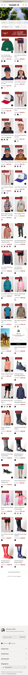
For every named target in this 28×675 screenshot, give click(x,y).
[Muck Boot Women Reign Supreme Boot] (7, 444)
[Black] (9, 406)
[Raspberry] (4, 513)
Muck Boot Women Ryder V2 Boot (20, 428)
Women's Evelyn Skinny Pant (20, 348)
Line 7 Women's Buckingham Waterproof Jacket (20, 401)
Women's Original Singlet (7, 373)
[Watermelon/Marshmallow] (18, 513)
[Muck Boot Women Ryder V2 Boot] (20, 418)
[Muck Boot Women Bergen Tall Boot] (20, 444)
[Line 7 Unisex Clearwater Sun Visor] (7, 72)
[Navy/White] (15, 379)
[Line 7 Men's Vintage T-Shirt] (7, 311)
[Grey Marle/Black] (15, 218)
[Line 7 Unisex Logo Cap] (20, 72)
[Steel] (1, 353)
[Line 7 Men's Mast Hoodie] (7, 284)
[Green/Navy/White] (7, 139)
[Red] (1, 566)
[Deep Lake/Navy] (1, 326)
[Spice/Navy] (2, 139)
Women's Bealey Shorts (20, 480)
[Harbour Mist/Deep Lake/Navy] (2, 113)
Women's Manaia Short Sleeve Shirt (20, 294)
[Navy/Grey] (1, 273)
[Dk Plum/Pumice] (4, 246)
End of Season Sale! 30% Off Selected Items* (13, 1)
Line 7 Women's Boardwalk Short (18, 267)
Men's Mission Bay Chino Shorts (7, 401)
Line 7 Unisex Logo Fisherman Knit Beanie (6, 55)
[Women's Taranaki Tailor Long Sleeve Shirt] (7, 231)
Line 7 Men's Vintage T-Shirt (6, 321)
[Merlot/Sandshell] (9, 246)
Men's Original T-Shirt (19, 213)
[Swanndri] (14, 5)
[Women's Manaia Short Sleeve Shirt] (20, 284)
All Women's (12, 22)
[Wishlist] (23, 5)
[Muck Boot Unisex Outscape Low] (7, 471)
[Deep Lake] (1, 298)
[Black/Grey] (1, 460)
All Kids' (19, 22)
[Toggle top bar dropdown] (25, 1)
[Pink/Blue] (1, 219)
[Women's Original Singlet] (7, 364)
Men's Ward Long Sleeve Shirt (20, 321)
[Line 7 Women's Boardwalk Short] (20, 257)
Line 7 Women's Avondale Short (7, 534)
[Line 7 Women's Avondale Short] (7, 524)
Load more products (14, 572)
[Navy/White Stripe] (4, 406)
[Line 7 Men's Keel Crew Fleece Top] (7, 257)
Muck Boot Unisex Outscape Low (5, 481)
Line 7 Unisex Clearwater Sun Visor (7, 82)
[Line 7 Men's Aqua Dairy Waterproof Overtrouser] (20, 231)
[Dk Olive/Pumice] (7, 246)
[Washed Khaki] (15, 353)
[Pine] (15, 485)
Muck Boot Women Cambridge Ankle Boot (19, 374)
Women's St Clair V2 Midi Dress (7, 508)
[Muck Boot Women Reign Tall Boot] (20, 524)
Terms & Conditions (11, 673)
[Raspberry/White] (15, 299)
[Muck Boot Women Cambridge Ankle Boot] (20, 364)
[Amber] (15, 326)
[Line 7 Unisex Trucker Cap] (7, 99)
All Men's (4, 22)
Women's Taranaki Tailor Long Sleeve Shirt (7, 241)
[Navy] (4, 61)
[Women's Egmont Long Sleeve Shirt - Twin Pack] (7, 204)
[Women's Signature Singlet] (7, 418)
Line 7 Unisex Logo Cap (20, 81)
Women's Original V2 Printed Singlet (19, 508)
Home (11, 12)
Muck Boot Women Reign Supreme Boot (7, 454)
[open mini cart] (26, 5)
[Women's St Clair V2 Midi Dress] (7, 498)
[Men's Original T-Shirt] (20, 204)
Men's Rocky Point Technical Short (5, 348)
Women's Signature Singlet (6, 428)
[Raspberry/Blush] (20, 513)
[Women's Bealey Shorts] (20, 471)
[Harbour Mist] (15, 61)
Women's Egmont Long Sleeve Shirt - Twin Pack (7, 214)
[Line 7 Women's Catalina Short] (20, 45)
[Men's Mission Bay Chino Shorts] (7, 391)
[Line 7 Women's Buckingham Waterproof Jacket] (20, 391)
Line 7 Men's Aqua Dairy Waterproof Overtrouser (20, 241)
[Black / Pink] (15, 540)
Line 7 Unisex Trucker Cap (7, 108)
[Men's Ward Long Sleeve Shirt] (20, 311)
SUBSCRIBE (22, 637)
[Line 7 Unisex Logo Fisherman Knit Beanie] (7, 45)
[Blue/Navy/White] (4, 139)
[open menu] (2, 5)
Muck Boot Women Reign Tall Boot (20, 534)
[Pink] (20, 61)
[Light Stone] (7, 406)
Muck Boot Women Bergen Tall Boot (18, 454)
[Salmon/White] (1, 433)
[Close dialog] (26, 329)
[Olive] (15, 246)
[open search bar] (4, 5)
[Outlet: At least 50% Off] (14, 33)
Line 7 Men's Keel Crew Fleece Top (6, 267)
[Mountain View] (1, 61)
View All (19, 576)
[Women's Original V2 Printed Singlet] (20, 498)
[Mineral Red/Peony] (2, 246)
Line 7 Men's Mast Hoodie (7, 293)
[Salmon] (1, 378)
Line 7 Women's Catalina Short (20, 55)
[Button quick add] (12, 52)
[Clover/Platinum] (15, 513)
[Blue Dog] (15, 566)
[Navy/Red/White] (4, 112)
